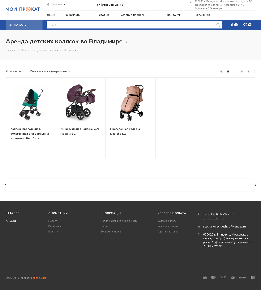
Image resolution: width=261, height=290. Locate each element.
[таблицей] (254, 71)
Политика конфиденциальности (119, 221)
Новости (53, 221)
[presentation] (5, 185)
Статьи (104, 226)
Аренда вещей (38, 278)
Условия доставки (168, 226)
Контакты (53, 231)
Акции (11, 221)
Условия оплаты (167, 221)
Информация (111, 213)
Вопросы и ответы (111, 231)
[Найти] (218, 24)
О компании (58, 213)
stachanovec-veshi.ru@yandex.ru (224, 226)
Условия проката (172, 213)
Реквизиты (54, 226)
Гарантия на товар (168, 231)
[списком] (248, 71)
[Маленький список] (222, 71)
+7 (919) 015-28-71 (110, 5)
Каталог (12, 213)
